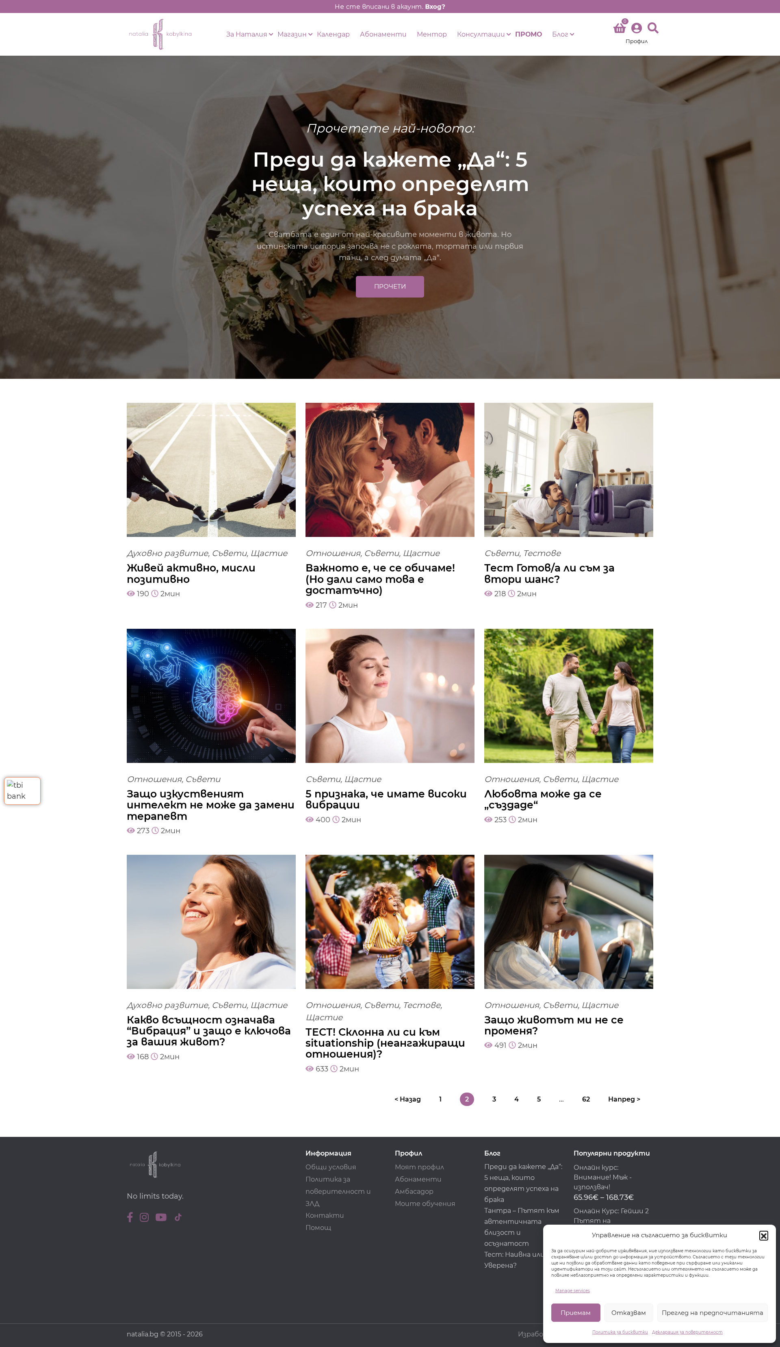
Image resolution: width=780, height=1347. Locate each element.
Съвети (229, 553)
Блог (560, 34)
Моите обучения (425, 1204)
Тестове (542, 553)
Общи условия (331, 1167)
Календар (333, 34)
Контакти (325, 1215)
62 (586, 1099)
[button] (764, 1235)
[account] (637, 34)
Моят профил (419, 1167)
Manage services (572, 1290)
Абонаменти (383, 34)
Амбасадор (414, 1191)
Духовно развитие (167, 553)
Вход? (435, 6)
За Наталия (246, 34)
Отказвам (628, 1313)
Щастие (268, 553)
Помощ (318, 1228)
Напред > (624, 1099)
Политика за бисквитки (620, 1332)
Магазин (292, 34)
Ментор (432, 34)
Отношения (333, 553)
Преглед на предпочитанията (712, 1313)
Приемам (576, 1313)
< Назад (407, 1099)
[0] (619, 29)
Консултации (481, 34)
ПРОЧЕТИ (390, 286)
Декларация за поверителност (687, 1332)
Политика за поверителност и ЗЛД (338, 1191)
